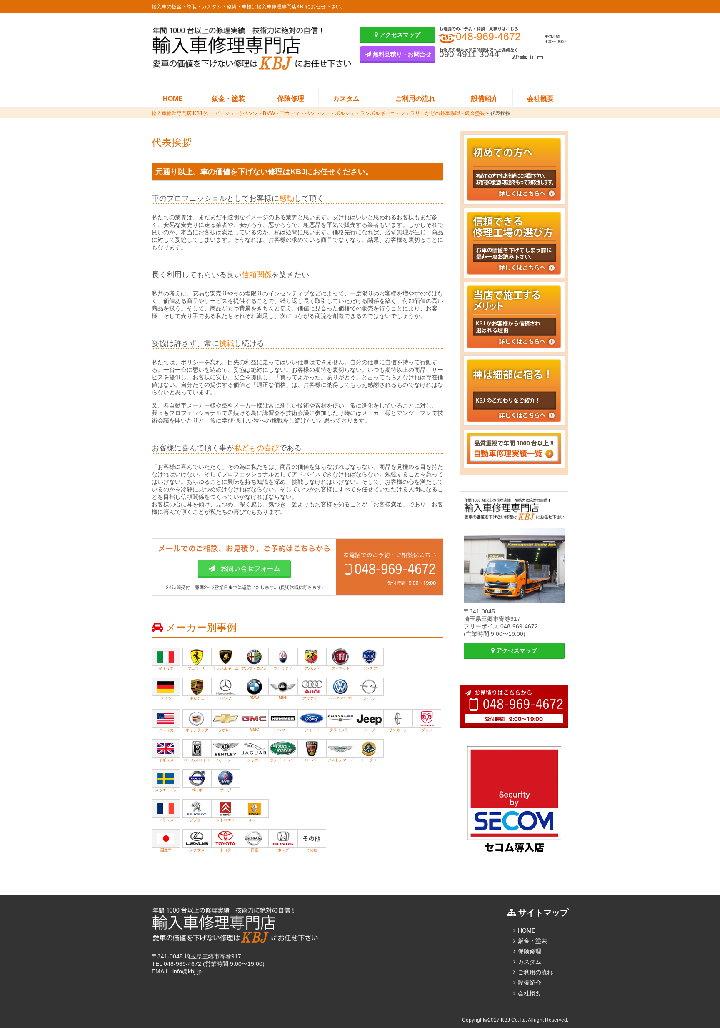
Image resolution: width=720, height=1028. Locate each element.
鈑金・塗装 (228, 98)
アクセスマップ (399, 34)
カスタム (346, 98)
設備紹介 (484, 98)
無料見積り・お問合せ (401, 54)
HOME (173, 98)
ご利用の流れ (415, 98)
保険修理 (291, 98)
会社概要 (540, 98)
